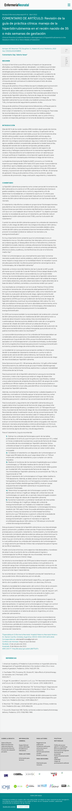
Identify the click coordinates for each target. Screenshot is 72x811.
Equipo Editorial (23, 745)
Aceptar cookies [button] (23, 806)
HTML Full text (66, 61)
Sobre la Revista (6, 743)
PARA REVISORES (42, 758)
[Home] (17, 5)
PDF (66, 50)
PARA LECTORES (24, 754)
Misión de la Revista (7, 744)
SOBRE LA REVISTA (7, 738)
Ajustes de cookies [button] (9, 807)
